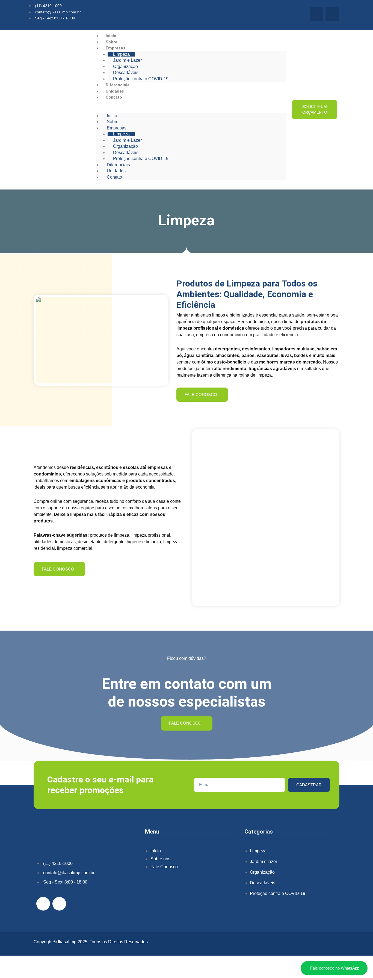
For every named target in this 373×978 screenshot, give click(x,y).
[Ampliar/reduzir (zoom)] (8, 965)
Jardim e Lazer (127, 60)
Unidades (115, 91)
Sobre (111, 42)
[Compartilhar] (43, 965)
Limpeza (121, 54)
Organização (125, 66)
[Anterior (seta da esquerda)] (8, 974)
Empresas (115, 48)
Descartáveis (125, 72)
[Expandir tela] (25, 965)
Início (111, 35)
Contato (114, 97)
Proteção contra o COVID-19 (140, 78)
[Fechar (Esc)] (60, 965)
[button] (191, 110)
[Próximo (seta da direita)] (25, 974)
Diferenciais (117, 84)
